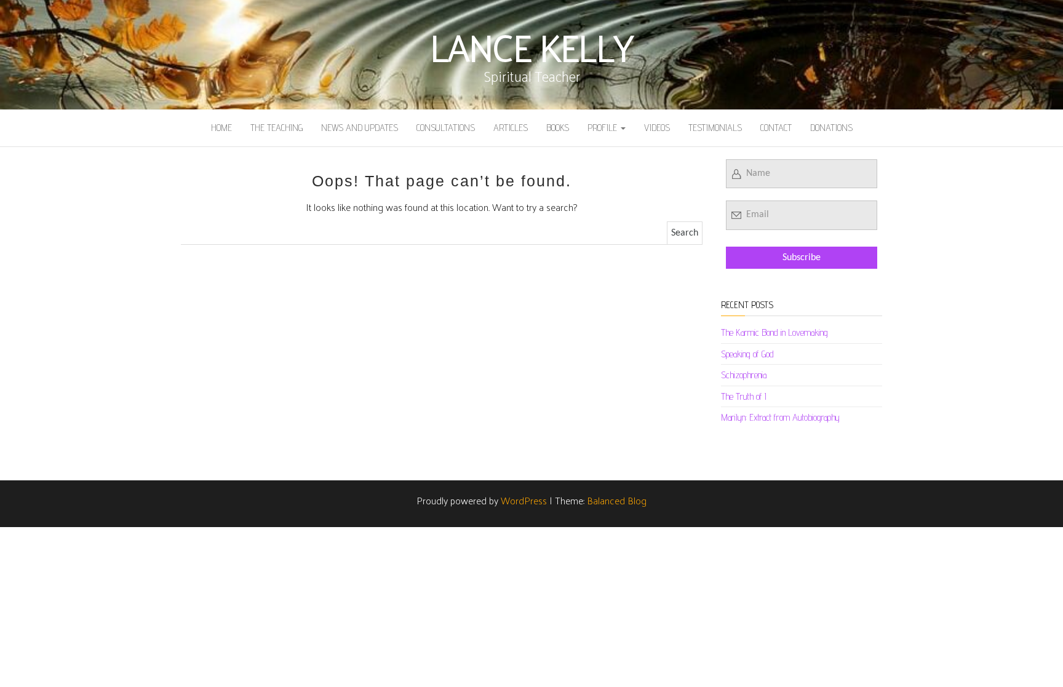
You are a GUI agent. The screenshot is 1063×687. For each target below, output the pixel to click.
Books (557, 127)
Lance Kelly (531, 46)
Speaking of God (747, 354)
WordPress (524, 500)
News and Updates (359, 127)
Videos (657, 127)
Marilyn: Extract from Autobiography (780, 417)
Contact (776, 127)
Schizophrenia (743, 375)
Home (221, 127)
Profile (603, 127)
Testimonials (715, 127)
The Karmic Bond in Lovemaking (774, 332)
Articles (510, 127)
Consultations (445, 127)
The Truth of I (743, 396)
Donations (831, 127)
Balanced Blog (617, 500)
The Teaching (276, 127)
